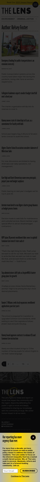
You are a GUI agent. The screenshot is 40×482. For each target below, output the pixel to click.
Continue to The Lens (20, 476)
